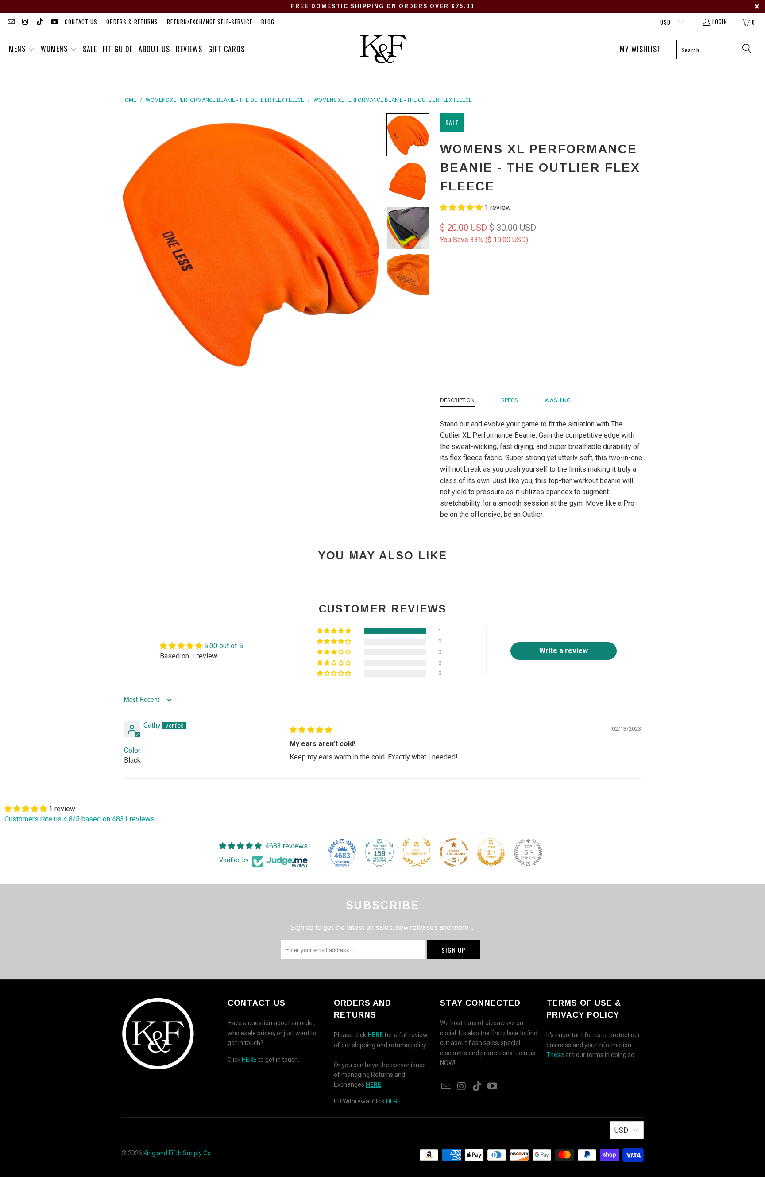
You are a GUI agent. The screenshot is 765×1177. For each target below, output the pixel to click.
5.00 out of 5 (223, 646)
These (555, 1054)
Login (719, 21)
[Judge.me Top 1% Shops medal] (491, 852)
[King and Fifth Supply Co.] (383, 49)
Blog (267, 21)
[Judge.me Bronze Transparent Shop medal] (454, 852)
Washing (558, 400)
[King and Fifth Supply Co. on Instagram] (25, 22)
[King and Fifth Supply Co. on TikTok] (39, 22)
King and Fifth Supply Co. (177, 1153)
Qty (444, 305)
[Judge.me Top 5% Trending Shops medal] (528, 852)
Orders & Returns (132, 21)
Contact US (81, 21)
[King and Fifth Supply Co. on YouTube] (54, 22)
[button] (22, 49)
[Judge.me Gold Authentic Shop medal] (416, 852)
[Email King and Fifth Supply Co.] (11, 22)
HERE (249, 1059)
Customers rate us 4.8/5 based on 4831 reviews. (80, 819)
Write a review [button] (563, 651)
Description (457, 400)
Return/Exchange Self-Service (209, 21)
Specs (509, 400)
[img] (311, 730)
